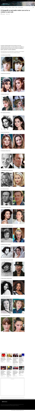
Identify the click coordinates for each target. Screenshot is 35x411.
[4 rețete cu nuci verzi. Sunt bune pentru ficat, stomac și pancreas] (9, 355)
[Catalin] (1, 14)
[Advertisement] (12, 37)
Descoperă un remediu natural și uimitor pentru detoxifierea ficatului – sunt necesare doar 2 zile (3, 372)
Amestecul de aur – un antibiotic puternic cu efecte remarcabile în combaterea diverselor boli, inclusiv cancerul (9, 373)
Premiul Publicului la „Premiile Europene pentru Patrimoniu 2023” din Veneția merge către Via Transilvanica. (21, 360)
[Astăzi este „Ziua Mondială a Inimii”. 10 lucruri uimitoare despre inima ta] (3, 355)
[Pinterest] (16, 350)
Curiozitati (2, 361)
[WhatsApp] (19, 350)
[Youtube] (25, 0)
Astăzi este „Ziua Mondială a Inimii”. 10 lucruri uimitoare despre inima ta (3, 359)
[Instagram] (22, 0)
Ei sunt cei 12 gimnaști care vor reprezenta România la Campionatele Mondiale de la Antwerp (15, 372)
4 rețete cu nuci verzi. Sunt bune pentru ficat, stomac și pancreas (9, 359)
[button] (33, 7)
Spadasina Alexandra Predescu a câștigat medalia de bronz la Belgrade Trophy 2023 (21, 372)
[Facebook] (21, 0)
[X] (24, 0)
